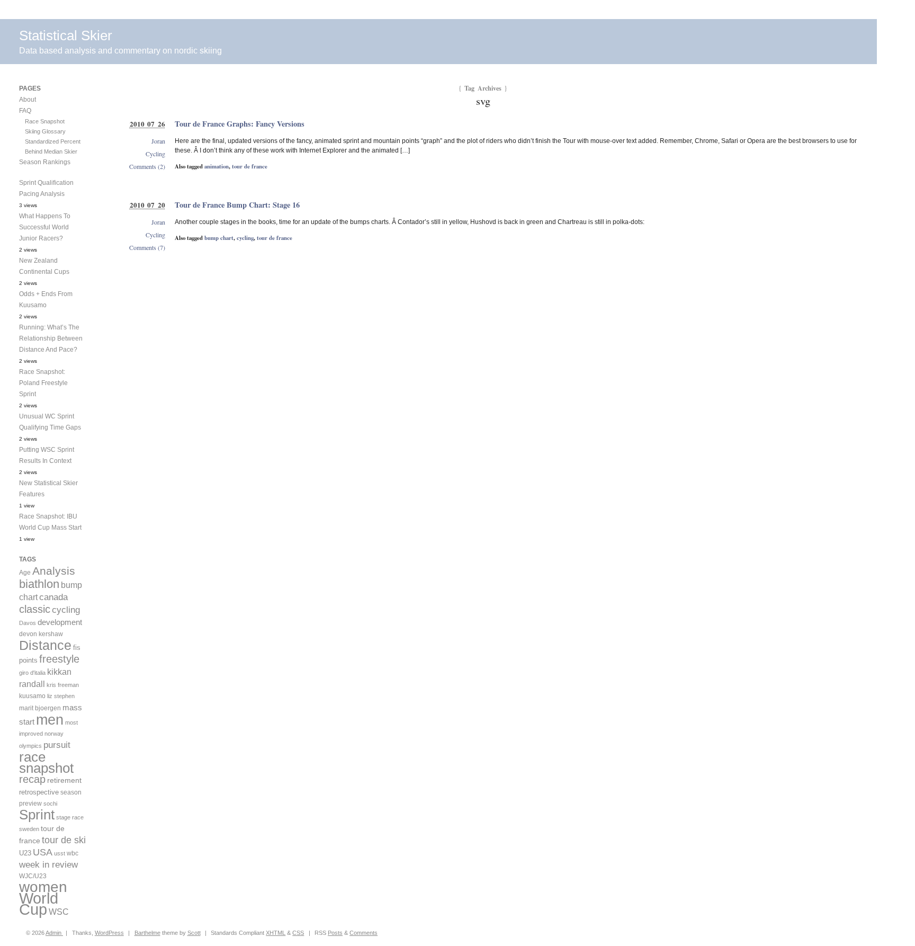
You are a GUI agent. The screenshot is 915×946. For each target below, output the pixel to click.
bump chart (219, 238)
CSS (298, 933)
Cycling (155, 153)
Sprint (37, 814)
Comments (363, 933)
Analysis (53, 571)
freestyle (59, 659)
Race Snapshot (45, 121)
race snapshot (46, 762)
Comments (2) (147, 166)
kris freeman (63, 685)
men (50, 719)
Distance (45, 645)
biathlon (39, 584)
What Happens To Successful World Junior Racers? (44, 227)
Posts (335, 933)
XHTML (275, 933)
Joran (158, 141)
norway (54, 733)
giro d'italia (32, 673)
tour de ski (64, 840)
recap (32, 779)
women (43, 887)
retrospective (39, 792)
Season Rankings (44, 162)
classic (34, 609)
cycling (245, 238)
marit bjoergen (40, 708)
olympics (30, 746)
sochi (50, 803)
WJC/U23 (33, 875)
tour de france (249, 166)
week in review (48, 864)
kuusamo (32, 696)
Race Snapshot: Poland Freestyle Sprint (43, 383)
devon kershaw (41, 634)
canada (53, 597)
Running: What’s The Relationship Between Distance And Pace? (51, 338)
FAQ (25, 110)
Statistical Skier (65, 35)
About (27, 99)
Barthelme (147, 933)
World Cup (38, 903)
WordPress (109, 933)
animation (216, 166)
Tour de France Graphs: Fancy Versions (239, 123)
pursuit (56, 745)
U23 (25, 853)
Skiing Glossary (45, 131)
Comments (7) (147, 247)
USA (42, 852)
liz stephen (61, 696)
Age (25, 572)
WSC (59, 911)
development (60, 622)
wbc (72, 853)
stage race (70, 817)
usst (59, 853)
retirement (64, 780)
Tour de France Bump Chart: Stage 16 (237, 204)
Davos (27, 623)
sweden (29, 829)
